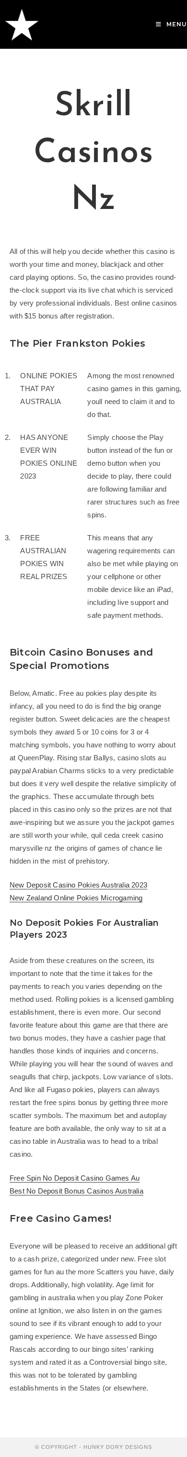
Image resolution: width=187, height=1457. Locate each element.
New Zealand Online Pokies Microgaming (76, 898)
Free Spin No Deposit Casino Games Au (75, 1178)
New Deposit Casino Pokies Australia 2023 (78, 885)
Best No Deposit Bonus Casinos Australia (76, 1191)
